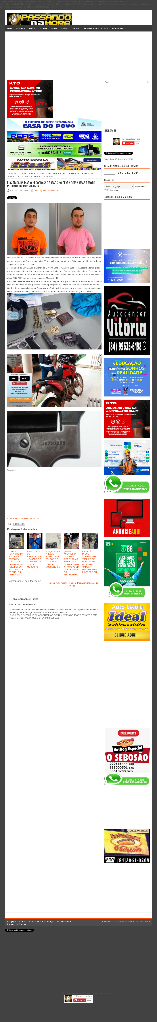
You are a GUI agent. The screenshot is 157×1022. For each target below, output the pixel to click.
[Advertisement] (78, 56)
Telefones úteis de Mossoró (96, 28)
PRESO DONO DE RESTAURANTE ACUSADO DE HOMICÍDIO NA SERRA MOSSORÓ (34, 559)
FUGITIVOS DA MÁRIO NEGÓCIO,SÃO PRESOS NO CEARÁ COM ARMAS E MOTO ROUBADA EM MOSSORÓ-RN (51, 184)
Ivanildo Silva (126, 921)
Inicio (9, 28)
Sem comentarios (51, 190)
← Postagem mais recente (55, 583)
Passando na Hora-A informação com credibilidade (47, 921)
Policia (25, 173)
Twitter (24, 518)
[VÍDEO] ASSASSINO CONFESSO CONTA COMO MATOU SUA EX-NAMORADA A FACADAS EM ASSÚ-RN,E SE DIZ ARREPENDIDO (71, 563)
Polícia (32, 28)
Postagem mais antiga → (89, 583)
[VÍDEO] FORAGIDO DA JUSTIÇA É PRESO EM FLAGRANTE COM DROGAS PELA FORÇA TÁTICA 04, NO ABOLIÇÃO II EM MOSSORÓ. (16, 563)
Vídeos (54, 28)
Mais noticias (118, 28)
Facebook (14, 518)
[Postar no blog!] (17, 524)
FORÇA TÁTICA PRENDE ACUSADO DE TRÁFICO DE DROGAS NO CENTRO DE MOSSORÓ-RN (53, 559)
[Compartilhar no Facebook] (23, 524)
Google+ (34, 518)
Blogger (22, 924)
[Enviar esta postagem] (9, 524)
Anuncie (76, 28)
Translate (114, 190)
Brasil (18, 173)
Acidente (43, 28)
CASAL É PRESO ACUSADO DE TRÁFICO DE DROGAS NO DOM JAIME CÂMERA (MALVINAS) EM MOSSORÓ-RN (89, 561)
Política (64, 28)
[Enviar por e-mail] (14, 524)
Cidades (20, 28)
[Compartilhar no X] (20, 524)
